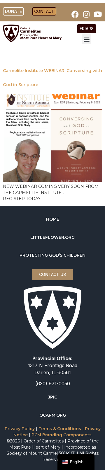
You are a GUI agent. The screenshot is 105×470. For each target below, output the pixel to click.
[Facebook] (75, 14)
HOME (52, 219)
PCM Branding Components (62, 434)
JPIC (52, 397)
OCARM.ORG (52, 415)
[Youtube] (97, 14)
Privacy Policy (20, 428)
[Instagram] (86, 14)
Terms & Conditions (59, 428)
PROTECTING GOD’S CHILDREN (52, 255)
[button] (86, 39)
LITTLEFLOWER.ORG (52, 237)
